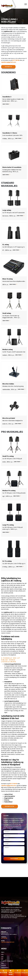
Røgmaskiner (8, 798)
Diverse (6, 800)
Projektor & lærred (7, 961)
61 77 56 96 (15, 60)
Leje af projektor (9, 796)
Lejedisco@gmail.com (8, 62)
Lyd (2, 956)
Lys (2, 958)
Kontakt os (8, 67)
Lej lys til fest (8, 794)
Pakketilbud (8, 802)
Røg (2, 963)
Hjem (2, 952)
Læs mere (4, 920)
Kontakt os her (9, 806)
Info (2, 954)
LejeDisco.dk (8, 31)
